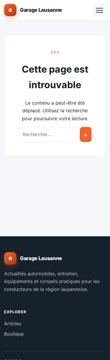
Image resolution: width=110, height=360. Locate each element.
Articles (12, 323)
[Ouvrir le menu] (99, 10)
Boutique (14, 334)
